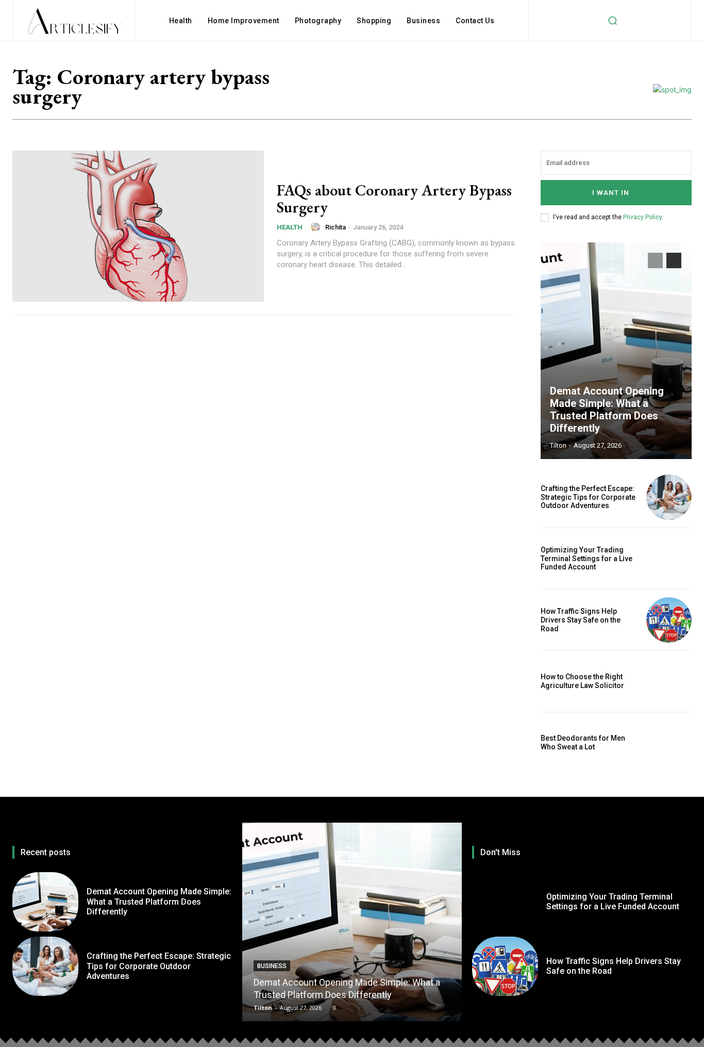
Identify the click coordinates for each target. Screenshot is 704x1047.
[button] (612, 20)
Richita (335, 227)
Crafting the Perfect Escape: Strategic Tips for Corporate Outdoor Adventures (588, 497)
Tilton (558, 445)
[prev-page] (655, 260)
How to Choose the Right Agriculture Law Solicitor (582, 681)
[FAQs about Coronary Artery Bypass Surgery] (138, 226)
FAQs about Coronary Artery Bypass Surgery (394, 198)
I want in (610, 193)
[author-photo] (317, 227)
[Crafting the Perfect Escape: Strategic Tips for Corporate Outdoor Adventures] (669, 497)
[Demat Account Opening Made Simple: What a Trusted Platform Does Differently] (616, 350)
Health (290, 227)
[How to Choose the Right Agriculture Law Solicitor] (669, 681)
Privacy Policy (642, 217)
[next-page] (673, 260)
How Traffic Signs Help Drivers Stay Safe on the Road (581, 620)
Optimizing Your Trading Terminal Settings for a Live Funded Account (586, 558)
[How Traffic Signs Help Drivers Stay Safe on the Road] (669, 620)
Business (272, 966)
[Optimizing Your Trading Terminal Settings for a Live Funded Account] (669, 558)
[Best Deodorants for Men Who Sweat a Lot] (669, 742)
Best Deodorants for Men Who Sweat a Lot (583, 742)
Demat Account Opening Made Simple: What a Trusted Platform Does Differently (607, 409)
